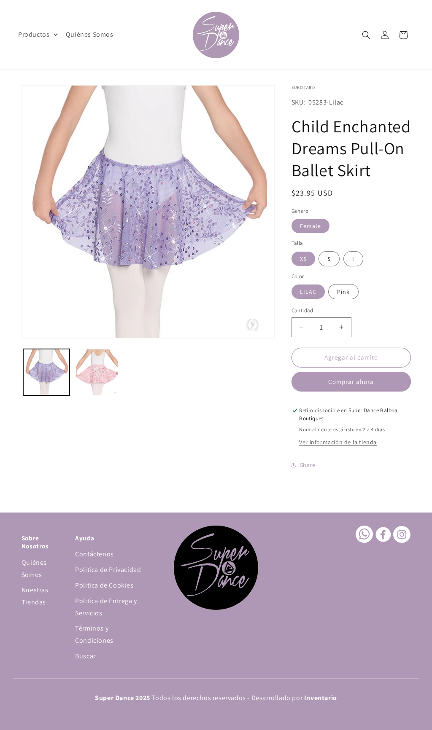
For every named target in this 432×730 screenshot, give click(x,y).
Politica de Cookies (104, 585)
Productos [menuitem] (33, 34)
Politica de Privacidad (108, 569)
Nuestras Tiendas (35, 596)
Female (310, 226)
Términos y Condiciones (94, 634)
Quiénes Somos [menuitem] (89, 34)
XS (303, 259)
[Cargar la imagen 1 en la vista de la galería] (46, 372)
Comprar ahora (351, 382)
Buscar (85, 656)
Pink (343, 291)
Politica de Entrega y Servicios (106, 606)
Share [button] (308, 465)
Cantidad (302, 310)
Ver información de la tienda (338, 442)
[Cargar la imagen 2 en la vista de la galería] (97, 372)
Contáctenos (94, 554)
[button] (366, 35)
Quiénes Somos (34, 568)
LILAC (308, 291)
